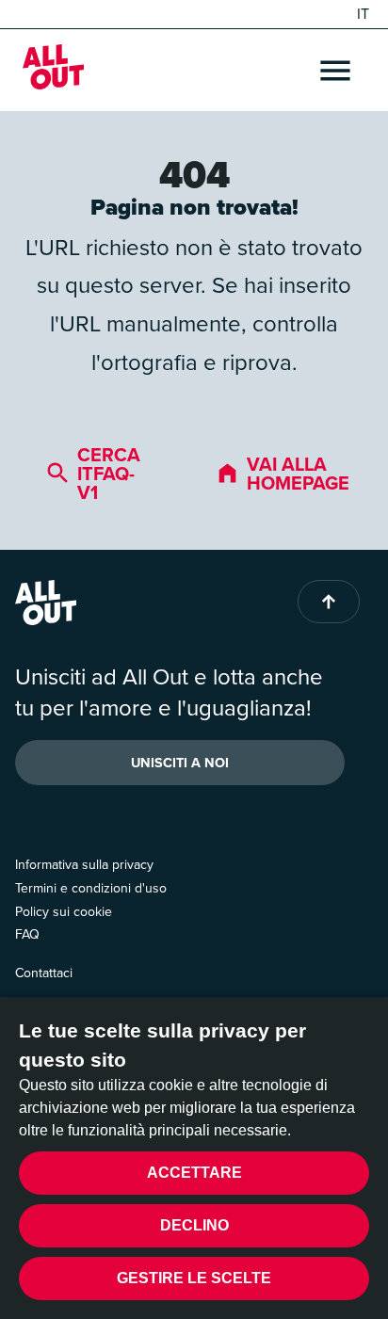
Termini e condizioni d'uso (91, 888)
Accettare (194, 1173)
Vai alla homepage (298, 473)
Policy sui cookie (63, 912)
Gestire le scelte (194, 1278)
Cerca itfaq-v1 (108, 474)
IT (363, 14)
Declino (194, 1225)
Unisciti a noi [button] (180, 762)
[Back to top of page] (329, 601)
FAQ (27, 934)
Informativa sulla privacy (84, 865)
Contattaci (44, 973)
